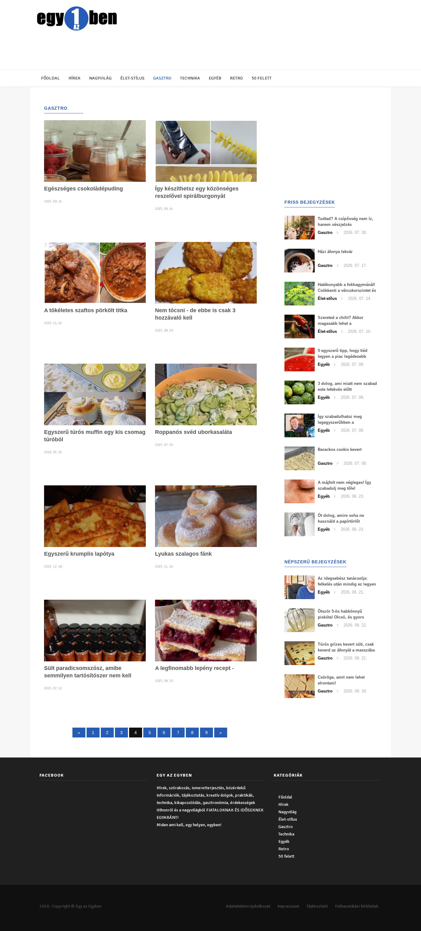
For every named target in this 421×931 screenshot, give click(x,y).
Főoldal (50, 78)
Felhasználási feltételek (356, 906)
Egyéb (215, 78)
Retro (236, 78)
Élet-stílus (132, 78)
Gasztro (162, 78)
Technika (190, 78)
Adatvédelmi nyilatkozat (248, 906)
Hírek (74, 78)
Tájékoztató (317, 906)
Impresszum (288, 906)
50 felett (261, 78)
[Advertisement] (184, 51)
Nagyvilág (100, 78)
